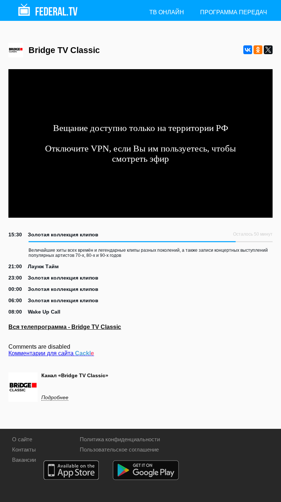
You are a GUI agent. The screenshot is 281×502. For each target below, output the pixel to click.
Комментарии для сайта (51, 353)
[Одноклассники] (258, 49)
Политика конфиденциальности (120, 439)
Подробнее (54, 397)
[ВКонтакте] (247, 49)
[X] (268, 49)
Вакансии (24, 460)
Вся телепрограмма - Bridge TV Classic (64, 327)
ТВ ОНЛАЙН (166, 12)
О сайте (22, 439)
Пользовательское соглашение (119, 449)
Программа (233, 12)
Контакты (24, 449)
